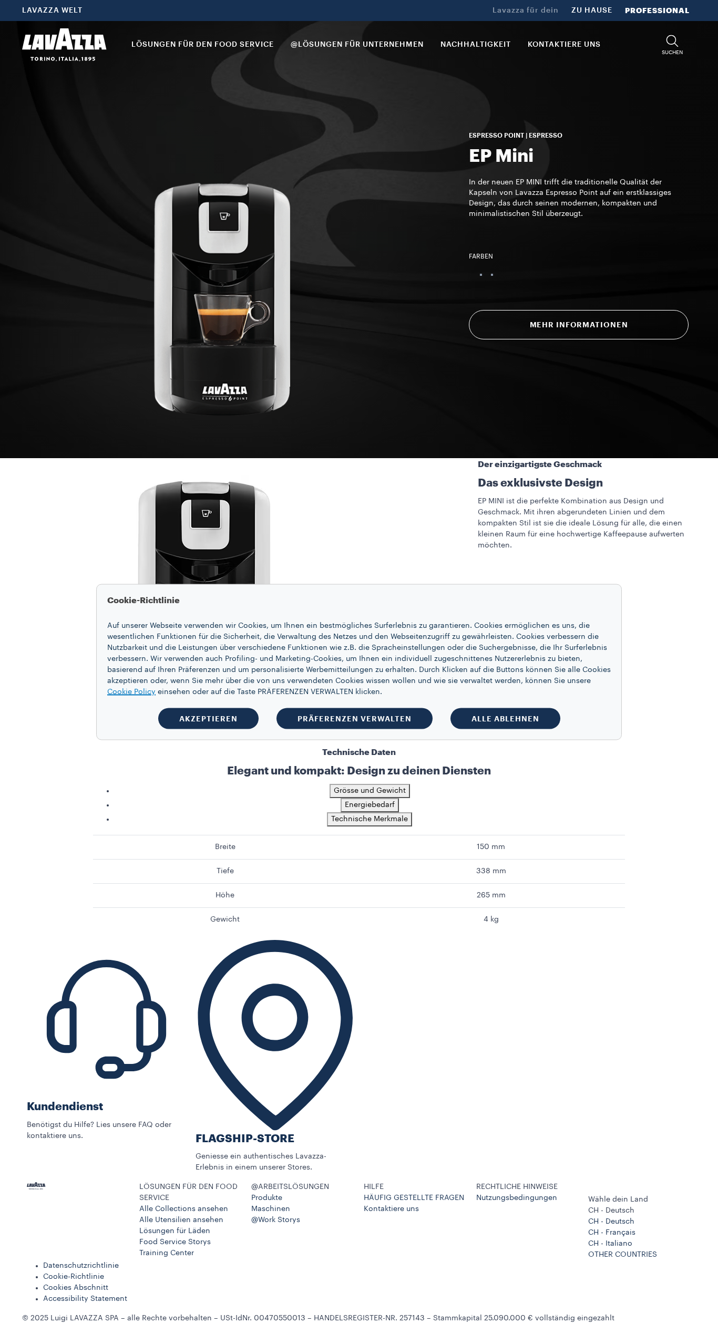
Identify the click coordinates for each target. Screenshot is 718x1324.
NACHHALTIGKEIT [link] (475, 44)
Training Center (166, 1253)
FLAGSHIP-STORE (245, 1138)
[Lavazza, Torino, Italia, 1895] (64, 44)
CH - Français (611, 1232)
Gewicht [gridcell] (225, 919)
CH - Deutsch (611, 1221)
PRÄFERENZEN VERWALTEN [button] (355, 718)
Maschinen (270, 1209)
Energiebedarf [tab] (370, 805)
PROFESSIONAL (657, 10)
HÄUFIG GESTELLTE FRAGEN (414, 1198)
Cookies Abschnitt (75, 1287)
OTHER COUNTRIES (622, 1254)
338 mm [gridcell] (491, 871)
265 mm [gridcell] (491, 895)
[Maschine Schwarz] (492, 275)
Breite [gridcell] (225, 847)
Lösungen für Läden (174, 1231)
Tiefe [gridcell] (225, 871)
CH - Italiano (610, 1243)
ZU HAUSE (591, 10)
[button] (672, 45)
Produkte (266, 1198)
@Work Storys (275, 1220)
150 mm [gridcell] (491, 847)
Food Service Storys (175, 1242)
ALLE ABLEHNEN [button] (505, 718)
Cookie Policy (131, 692)
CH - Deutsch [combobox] (611, 1210)
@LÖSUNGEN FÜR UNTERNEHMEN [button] (357, 44)
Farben (481, 256)
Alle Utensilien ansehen (181, 1220)
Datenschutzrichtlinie (81, 1265)
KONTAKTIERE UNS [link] (564, 44)
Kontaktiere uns (391, 1209)
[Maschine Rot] (481, 275)
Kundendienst (65, 1106)
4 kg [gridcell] (491, 919)
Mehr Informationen (579, 324)
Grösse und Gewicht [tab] (370, 790)
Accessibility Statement (85, 1298)
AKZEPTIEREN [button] (208, 718)
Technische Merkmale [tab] (369, 819)
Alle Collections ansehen (183, 1209)
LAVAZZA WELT (52, 10)
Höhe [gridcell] (225, 895)
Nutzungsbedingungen (516, 1198)
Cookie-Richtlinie (73, 1276)
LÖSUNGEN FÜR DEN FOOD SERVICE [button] (202, 44)
